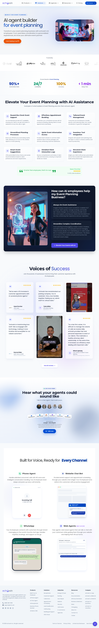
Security (60, 604)
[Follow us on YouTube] (13, 608)
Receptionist (47, 593)
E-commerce (61, 610)
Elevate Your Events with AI (65, 245)
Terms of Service (57, 623)
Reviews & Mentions (76, 601)
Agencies (54, 3)
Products (27, 3)
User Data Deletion (91, 623)
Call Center (61, 607)
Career (73, 615)
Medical (60, 601)
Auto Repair (61, 599)
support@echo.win (9, 605)
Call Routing (47, 609)
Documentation (75, 596)
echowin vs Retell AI (90, 599)
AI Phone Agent (34, 598)
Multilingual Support (49, 612)
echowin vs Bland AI (90, 596)
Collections (47, 599)
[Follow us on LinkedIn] (5, 608)
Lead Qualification (49, 606)
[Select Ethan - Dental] (55, 406)
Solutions (40, 3)
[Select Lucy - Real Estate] (60, 406)
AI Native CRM (33, 611)
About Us (73, 610)
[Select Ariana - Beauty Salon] (49, 406)
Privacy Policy (67, 623)
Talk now (51, 431)
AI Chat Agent (34, 600)
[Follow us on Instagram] (10, 608)
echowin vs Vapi (89, 593)
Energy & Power (62, 593)
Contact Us (74, 612)
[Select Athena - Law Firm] (44, 406)
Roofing (60, 596)
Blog (72, 593)
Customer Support (49, 596)
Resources (67, 3)
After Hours (47, 614)
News (72, 604)
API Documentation (76, 599)
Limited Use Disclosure (79, 623)
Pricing (80, 3)
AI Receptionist (34, 603)
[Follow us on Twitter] (3, 608)
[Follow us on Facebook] (8, 608)
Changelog (74, 607)
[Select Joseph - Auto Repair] (39, 406)
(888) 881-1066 (8, 603)
